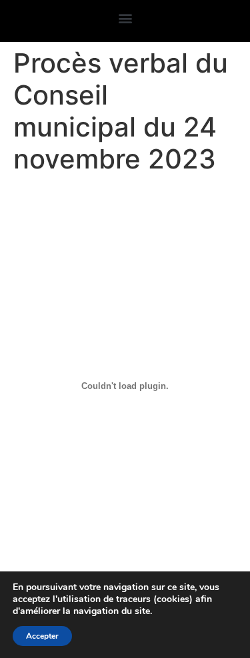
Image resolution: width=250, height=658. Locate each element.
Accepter (42, 636)
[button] (125, 18)
